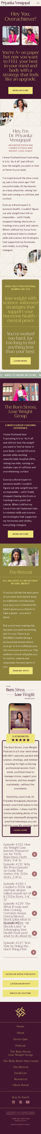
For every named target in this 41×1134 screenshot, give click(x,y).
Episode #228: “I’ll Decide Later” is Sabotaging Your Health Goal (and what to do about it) (17, 930)
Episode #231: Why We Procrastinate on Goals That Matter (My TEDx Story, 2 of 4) (16, 871)
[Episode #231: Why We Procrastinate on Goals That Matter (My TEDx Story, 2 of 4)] (34, 874)
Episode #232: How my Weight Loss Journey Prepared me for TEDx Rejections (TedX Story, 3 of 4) (16, 852)
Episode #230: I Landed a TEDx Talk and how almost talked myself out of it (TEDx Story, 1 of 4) (17, 891)
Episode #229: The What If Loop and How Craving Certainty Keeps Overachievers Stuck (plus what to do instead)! (17, 913)
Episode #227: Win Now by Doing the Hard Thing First (16, 946)
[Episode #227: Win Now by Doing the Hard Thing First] (33, 952)
